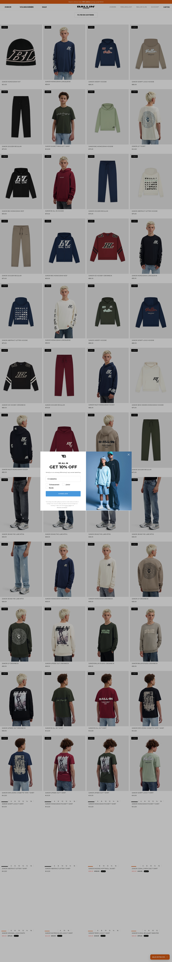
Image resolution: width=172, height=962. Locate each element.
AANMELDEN (63, 493)
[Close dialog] (129, 454)
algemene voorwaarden (62, 507)
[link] (63, 456)
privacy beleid (68, 505)
